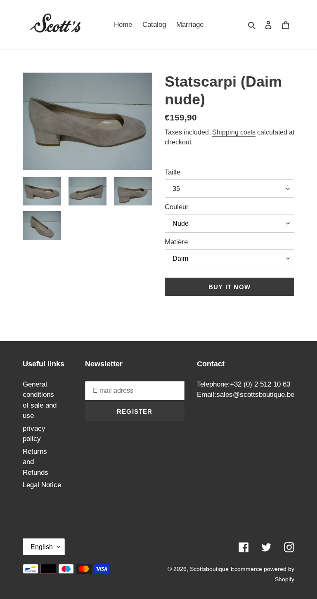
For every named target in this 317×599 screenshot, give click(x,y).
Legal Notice (42, 485)
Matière (176, 242)
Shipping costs (233, 132)
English (42, 546)
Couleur (177, 207)
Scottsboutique (209, 569)
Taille (172, 172)
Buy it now (229, 286)
